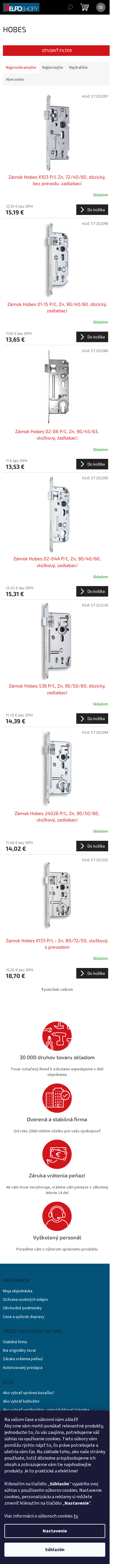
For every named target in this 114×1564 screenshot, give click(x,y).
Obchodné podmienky (22, 1308)
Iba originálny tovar (19, 1350)
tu (76, 1516)
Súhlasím (55, 1549)
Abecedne (15, 79)
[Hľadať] (70, 7)
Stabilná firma (15, 1342)
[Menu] (101, 7)
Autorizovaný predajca (22, 1368)
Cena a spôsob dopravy (23, 1317)
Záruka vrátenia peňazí (23, 1359)
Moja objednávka (17, 1291)
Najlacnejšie (52, 67)
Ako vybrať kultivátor (21, 1401)
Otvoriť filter (57, 50)
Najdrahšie (78, 67)
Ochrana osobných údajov (25, 1300)
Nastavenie (55, 1531)
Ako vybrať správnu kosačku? (28, 1393)
